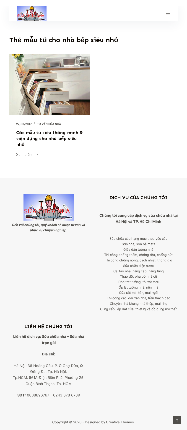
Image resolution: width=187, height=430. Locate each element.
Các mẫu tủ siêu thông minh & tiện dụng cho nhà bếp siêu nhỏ (49, 138)
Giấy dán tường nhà (138, 249)
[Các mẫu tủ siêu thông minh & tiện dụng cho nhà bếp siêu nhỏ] (49, 84)
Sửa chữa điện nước (138, 266)
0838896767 (38, 395)
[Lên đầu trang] (177, 420)
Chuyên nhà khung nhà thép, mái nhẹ (138, 303)
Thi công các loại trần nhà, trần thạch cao (138, 298)
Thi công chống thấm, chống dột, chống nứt (138, 255)
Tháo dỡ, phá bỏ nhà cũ (138, 276)
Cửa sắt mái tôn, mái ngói (138, 292)
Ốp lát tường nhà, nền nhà (138, 287)
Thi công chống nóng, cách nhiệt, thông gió (138, 260)
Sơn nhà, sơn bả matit (138, 244)
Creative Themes (120, 422)
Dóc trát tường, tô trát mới (138, 282)
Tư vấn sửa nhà (49, 124)
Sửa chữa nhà (54, 336)
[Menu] (168, 13)
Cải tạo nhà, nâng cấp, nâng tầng (138, 271)
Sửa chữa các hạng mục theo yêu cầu (138, 238)
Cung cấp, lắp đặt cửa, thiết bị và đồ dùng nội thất (138, 309)
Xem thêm (24, 155)
